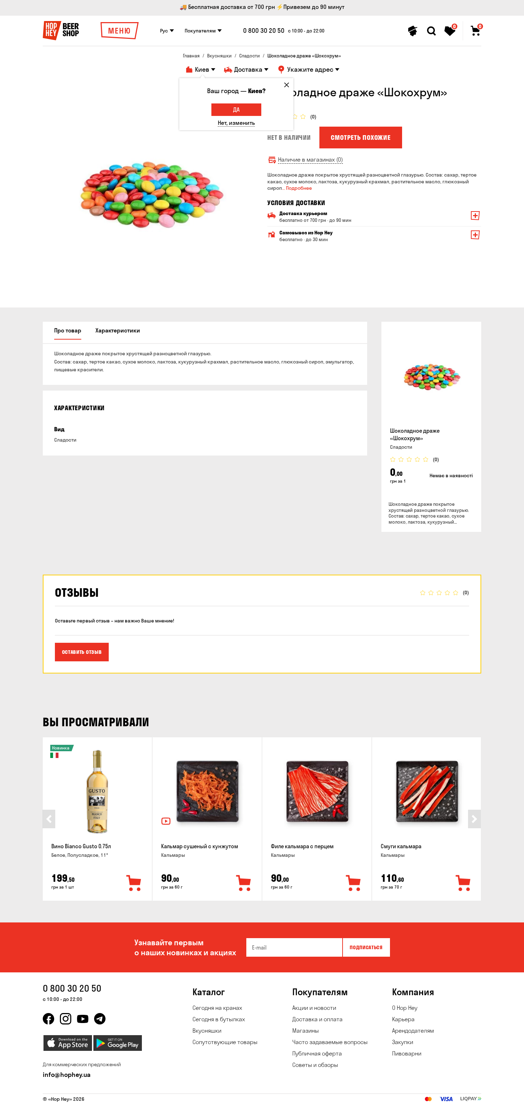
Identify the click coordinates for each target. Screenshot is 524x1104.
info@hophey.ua (67, 1074)
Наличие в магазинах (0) (310, 159)
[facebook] (48, 1018)
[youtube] (82, 1018)
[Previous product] (48, 819)
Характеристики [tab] (118, 330)
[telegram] (100, 1018)
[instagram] (65, 1018)
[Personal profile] (412, 31)
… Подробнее (297, 188)
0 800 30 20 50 (263, 30)
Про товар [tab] (67, 330)
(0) (313, 117)
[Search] (431, 31)
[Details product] (431, 376)
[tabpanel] (150, 192)
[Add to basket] (134, 883)
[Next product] (474, 819)
